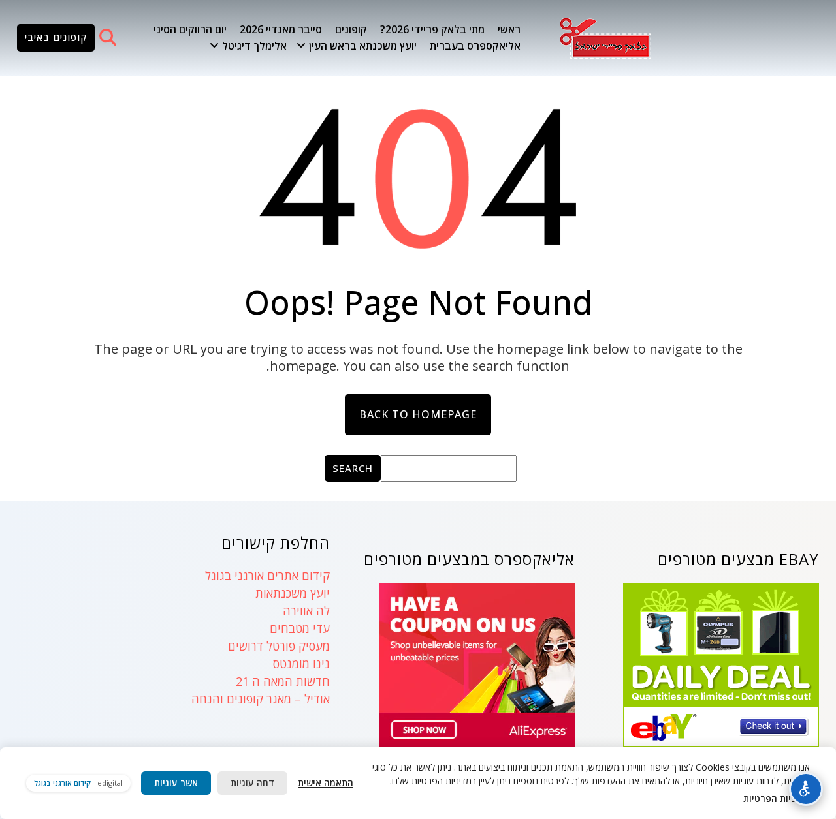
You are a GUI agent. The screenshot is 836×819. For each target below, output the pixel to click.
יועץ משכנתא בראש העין (363, 46)
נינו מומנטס (301, 664)
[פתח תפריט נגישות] (806, 789)
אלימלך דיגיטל (254, 46)
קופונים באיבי (56, 37)
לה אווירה (306, 611)
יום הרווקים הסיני (190, 29)
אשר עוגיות (176, 783)
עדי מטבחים (300, 628)
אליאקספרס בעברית (475, 46)
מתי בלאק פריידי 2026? (432, 29)
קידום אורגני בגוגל (62, 783)
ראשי (509, 29)
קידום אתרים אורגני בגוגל (267, 575)
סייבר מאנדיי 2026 (281, 29)
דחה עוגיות (252, 783)
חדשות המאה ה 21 (283, 681)
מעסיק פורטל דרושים (279, 646)
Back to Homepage (418, 414)
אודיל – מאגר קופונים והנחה (260, 699)
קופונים (351, 29)
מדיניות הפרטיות (776, 798)
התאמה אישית (325, 783)
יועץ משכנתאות (292, 593)
